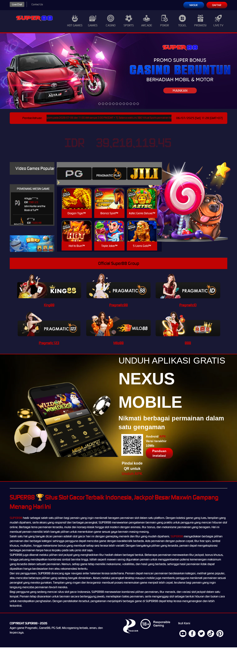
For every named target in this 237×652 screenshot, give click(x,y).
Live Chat (17, 4)
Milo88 (118, 343)
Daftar (216, 5)
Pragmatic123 (49, 343)
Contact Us (37, 4)
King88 (49, 305)
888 (188, 343)
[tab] (74, 173)
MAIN (76, 203)
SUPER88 (16, 518)
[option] (99, 104)
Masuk (194, 5)
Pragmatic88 (118, 305)
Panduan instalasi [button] (159, 453)
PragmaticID (187, 305)
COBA (76, 193)
